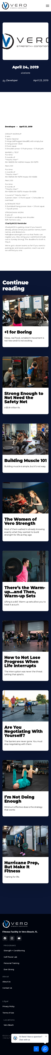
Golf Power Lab (10, 957)
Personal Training (11, 963)
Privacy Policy (8, 1006)
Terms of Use (8, 1013)
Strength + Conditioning (14, 950)
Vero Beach (9, 1025)
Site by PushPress (10, 1038)
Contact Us (7, 988)
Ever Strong (9, 969)
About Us (6, 982)
